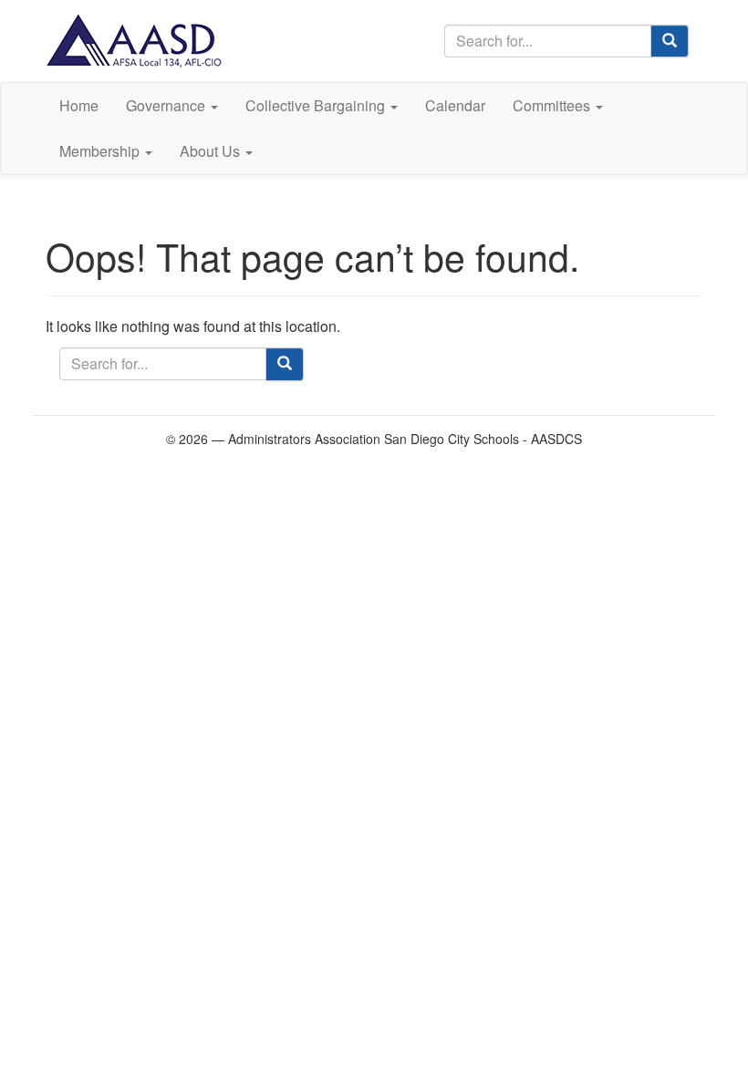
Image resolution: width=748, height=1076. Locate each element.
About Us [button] (212, 150)
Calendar (455, 105)
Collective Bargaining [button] (317, 105)
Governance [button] (167, 105)
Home (79, 105)
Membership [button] (101, 150)
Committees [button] (553, 105)
